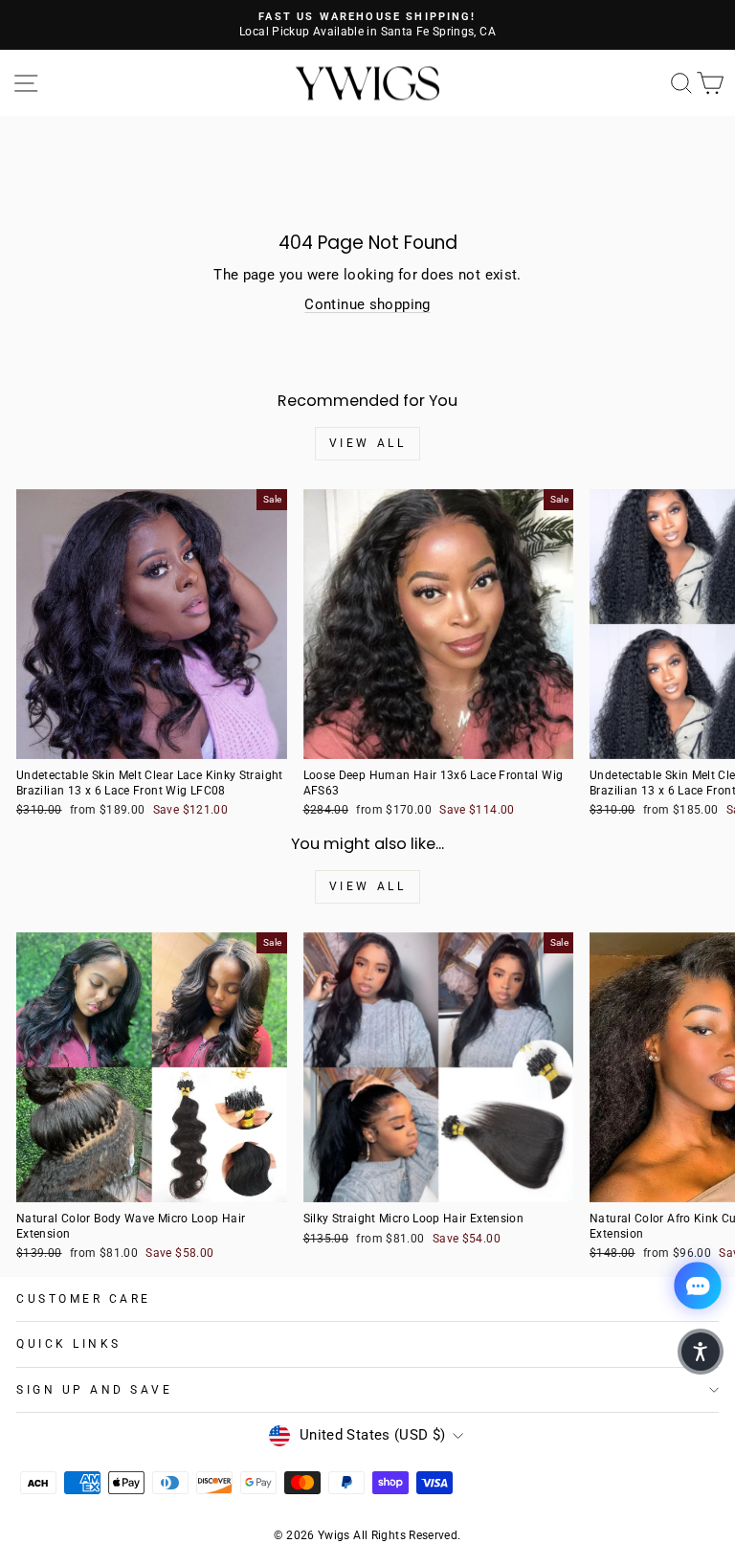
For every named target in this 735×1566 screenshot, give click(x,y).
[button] (701, 1352)
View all (368, 443)
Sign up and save (94, 1390)
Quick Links (69, 1344)
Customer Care (83, 1299)
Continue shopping (367, 304)
